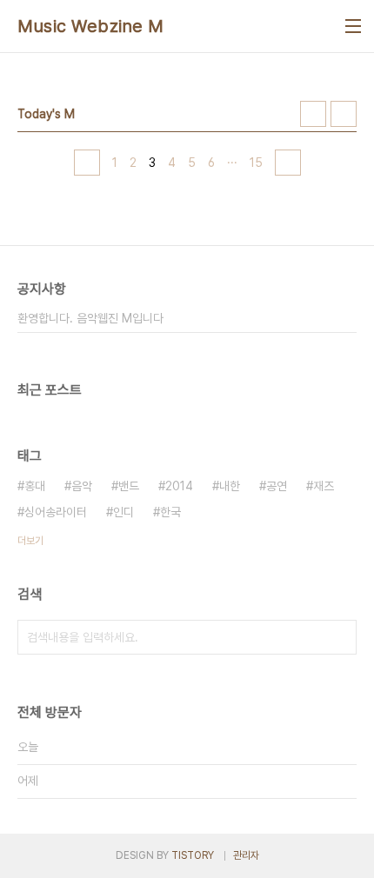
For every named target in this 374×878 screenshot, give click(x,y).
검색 (339, 637)
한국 (170, 512)
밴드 (128, 486)
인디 (123, 512)
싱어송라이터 (55, 512)
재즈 (323, 486)
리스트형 (344, 114)
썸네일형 (313, 114)
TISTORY (192, 855)
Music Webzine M (90, 26)
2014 (179, 486)
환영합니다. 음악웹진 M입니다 (90, 318)
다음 (288, 163)
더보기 (30, 541)
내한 (229, 486)
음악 (81, 486)
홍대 (34, 486)
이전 (87, 163)
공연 (276, 486)
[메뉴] (353, 26)
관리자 (246, 855)
